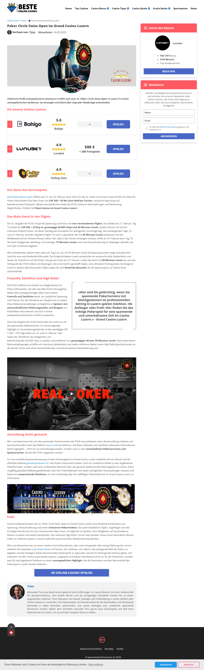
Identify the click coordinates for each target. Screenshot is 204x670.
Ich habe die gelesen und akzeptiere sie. (169, 128)
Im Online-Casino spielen (71, 573)
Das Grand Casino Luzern (20, 196)
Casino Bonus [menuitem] (98, 8)
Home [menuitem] (68, 8)
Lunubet (58, 153)
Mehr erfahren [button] (95, 664)
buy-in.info (53, 445)
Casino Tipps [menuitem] (119, 8)
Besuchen (168, 71)
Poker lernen (44, 549)
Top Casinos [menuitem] (81, 8)
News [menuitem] (194, 8)
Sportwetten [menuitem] (180, 8)
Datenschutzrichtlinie (91, 648)
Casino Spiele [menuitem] (139, 8)
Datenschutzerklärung (169, 127)
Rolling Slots (59, 178)
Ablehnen (189, 664)
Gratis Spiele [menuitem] (160, 8)
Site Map (109, 648)
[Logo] (22, 8)
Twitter (120, 648)
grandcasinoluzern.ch (38, 463)
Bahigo (58, 128)
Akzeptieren (166, 664)
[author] (9, 32)
